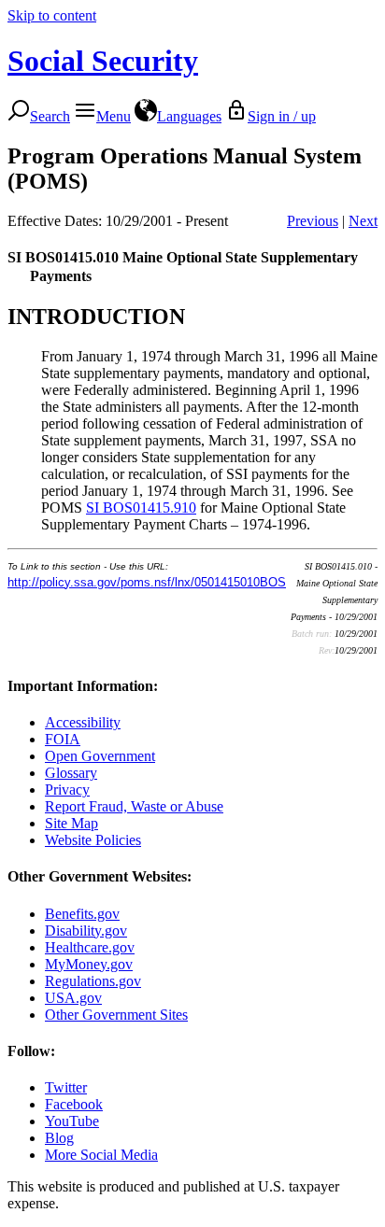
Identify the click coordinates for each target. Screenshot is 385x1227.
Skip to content (51, 15)
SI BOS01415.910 (141, 507)
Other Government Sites (116, 1014)
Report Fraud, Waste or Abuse (134, 806)
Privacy (67, 789)
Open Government (100, 756)
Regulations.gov (93, 981)
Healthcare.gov (90, 947)
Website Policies (93, 840)
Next (363, 221)
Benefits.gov (82, 914)
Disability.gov (86, 930)
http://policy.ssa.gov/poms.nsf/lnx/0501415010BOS (146, 582)
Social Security (102, 61)
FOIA (62, 739)
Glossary (71, 773)
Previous (312, 221)
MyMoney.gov (89, 964)
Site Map (71, 823)
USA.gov (73, 998)
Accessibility (83, 722)
